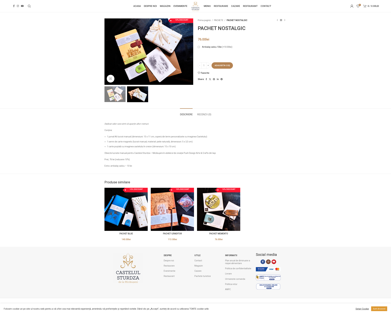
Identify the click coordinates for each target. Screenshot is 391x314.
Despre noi (169, 260)
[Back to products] (281, 20)
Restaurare (169, 266)
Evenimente (169, 271)
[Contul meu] (352, 6)
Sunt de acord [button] (379, 309)
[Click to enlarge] (110, 78)
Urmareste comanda (235, 279)
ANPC (228, 289)
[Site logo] (195, 6)
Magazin (198, 266)
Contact (198, 260)
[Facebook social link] (14, 6)
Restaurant (169, 276)
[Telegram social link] (222, 79)
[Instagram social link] (18, 6)
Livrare (228, 273)
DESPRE (168, 255)
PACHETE (218, 20)
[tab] (186, 113)
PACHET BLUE (126, 233)
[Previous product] (277, 20)
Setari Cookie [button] (362, 308)
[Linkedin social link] (218, 79)
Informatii (231, 255)
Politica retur (231, 284)
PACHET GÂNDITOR (172, 233)
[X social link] (210, 79)
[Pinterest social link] (214, 79)
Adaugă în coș (222, 65)
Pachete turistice (202, 276)
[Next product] (285, 20)
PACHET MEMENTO (218, 233)
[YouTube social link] (22, 6)
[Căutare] (29, 6)
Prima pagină (204, 20)
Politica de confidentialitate (238, 268)
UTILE (197, 255)
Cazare (197, 271)
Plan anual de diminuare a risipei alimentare (237, 262)
